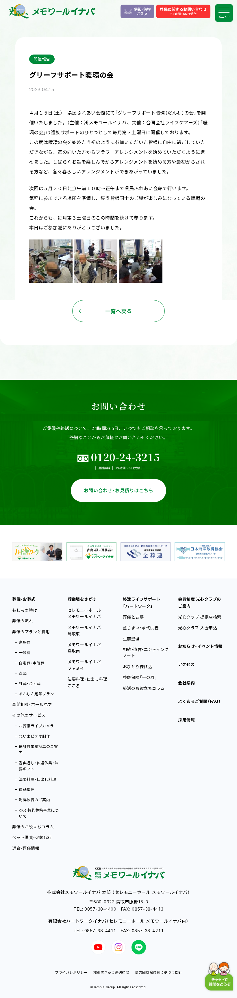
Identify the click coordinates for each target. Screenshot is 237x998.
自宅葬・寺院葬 (31, 663)
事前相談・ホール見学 (32, 704)
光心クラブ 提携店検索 (199, 617)
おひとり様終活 (137, 666)
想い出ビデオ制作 (34, 736)
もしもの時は (24, 610)
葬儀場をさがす (82, 599)
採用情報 (186, 719)
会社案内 (186, 682)
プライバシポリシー (71, 972)
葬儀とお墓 (133, 617)
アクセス (186, 664)
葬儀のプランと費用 (31, 631)
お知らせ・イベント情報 (200, 646)
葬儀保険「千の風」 (140, 677)
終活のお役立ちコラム (144, 688)
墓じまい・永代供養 (140, 627)
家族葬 (24, 642)
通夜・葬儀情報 (25, 848)
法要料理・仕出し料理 (37, 779)
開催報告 (42, 59)
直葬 (23, 673)
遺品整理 (26, 789)
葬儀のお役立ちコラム (33, 826)
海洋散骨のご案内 (34, 799)
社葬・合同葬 (29, 683)
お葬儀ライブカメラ (36, 726)
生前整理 (131, 638)
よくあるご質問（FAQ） (199, 701)
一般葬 (24, 652)
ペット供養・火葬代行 (32, 837)
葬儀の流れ (22, 620)
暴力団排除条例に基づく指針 (158, 972)
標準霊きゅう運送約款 (111, 972)
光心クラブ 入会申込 (197, 627)
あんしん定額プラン (36, 694)
